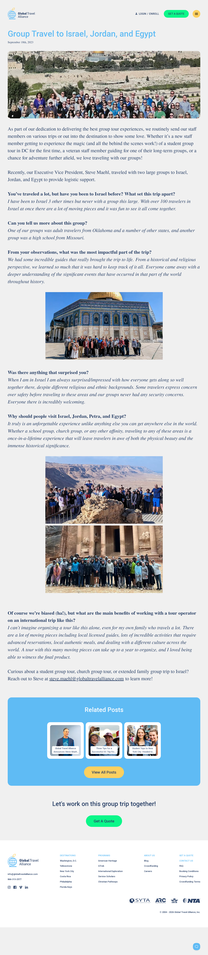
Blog (146, 860)
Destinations (68, 855)
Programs (104, 855)
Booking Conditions (189, 871)
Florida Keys (66, 887)
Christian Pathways (108, 881)
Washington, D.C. (68, 860)
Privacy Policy (186, 876)
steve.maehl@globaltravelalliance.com (86, 678)
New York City (67, 871)
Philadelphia (66, 881)
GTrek (101, 866)
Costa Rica (65, 876)
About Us (149, 855)
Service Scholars (106, 876)
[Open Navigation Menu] (196, 14)
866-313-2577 (14, 879)
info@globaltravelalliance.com (23, 874)
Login (142, 13)
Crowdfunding (151, 866)
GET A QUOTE (176, 13)
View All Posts (104, 772)
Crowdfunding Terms (189, 881)
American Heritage (107, 860)
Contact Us (186, 860)
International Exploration (110, 871)
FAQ (181, 866)
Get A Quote (104, 821)
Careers (148, 871)
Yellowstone (66, 866)
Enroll (154, 13)
